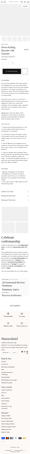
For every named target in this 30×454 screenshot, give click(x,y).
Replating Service (6, 429)
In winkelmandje (12, 71)
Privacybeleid (8, 450)
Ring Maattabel (5, 377)
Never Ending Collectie (7, 424)
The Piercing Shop (6, 418)
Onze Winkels (5, 401)
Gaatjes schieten (5, 416)
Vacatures (4, 404)
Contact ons (4, 364)
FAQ (2, 370)
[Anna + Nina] (13, 1)
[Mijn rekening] (24, 2)
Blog (2, 395)
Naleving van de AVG (15, 451)
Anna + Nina (4, 44)
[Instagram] (24, 351)
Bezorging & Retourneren (8, 196)
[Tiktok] (27, 353)
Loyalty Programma (6, 390)
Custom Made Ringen (7, 421)
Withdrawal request (6, 383)
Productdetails (5, 80)
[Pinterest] (27, 351)
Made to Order (5, 432)
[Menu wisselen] (2, 2)
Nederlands (5, 352)
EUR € (14, 352)
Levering (3, 361)
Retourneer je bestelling (7, 367)
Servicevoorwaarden (19, 450)
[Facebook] (22, 351)
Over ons (3, 393)
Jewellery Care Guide (7, 192)
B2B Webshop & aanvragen (9, 380)
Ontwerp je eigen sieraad (8, 427)
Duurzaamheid (5, 398)
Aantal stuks (4, 59)
